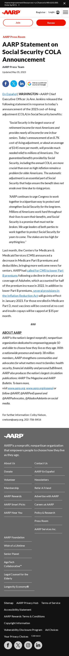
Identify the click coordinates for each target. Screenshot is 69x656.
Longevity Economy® (16, 586)
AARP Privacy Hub (27, 602)
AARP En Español (44, 471)
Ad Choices (51, 629)
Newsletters (41, 479)
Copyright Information (17, 623)
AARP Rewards (13, 496)
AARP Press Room (14, 36)
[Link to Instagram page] (28, 645)
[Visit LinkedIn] (38, 645)
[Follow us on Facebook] (8, 645)
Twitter (13, 83)
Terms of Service (50, 602)
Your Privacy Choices (16, 636)
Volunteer (9, 479)
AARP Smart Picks (14, 504)
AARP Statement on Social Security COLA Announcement (31, 52)
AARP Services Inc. (45, 529)
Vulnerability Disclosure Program (23, 629)
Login (52, 12)
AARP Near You (13, 512)
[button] (65, 12)
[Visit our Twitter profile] (18, 645)
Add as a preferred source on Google (43, 83)
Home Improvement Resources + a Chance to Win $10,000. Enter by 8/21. (31, 3)
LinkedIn (21, 83)
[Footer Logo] (34, 435)
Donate (8, 471)
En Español (9, 94)
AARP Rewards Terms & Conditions (24, 616)
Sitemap (8, 602)
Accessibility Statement (17, 609)
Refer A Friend (42, 487)
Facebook (5, 83)
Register (41, 12)
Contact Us (41, 463)
